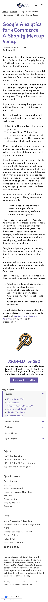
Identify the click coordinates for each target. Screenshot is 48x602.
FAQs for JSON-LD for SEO (20, 406)
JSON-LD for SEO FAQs (16, 460)
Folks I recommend (13, 489)
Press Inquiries (11, 499)
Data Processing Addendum (18, 521)
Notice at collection (9, 600)
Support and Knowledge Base (19, 467)
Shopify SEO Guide (16, 412)
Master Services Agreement (18, 532)
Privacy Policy (11, 535)
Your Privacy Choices (14, 597)
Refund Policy (11, 539)
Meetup (13, 12)
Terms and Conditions (15, 543)
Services (8, 506)
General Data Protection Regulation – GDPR (23, 526)
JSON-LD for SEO (15, 399)
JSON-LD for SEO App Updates (20, 463)
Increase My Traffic (24, 380)
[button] (5, 5)
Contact (8, 485)
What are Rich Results (17, 409)
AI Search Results (15, 416)
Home (5, 12)
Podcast (8, 496)
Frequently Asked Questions (18, 492)
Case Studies (13, 403)
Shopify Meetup (12, 503)
